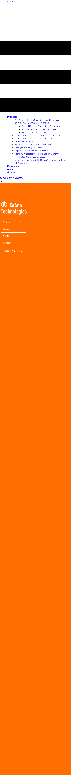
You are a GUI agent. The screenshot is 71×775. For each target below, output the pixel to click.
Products (7, 221)
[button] (11, 178)
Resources (8, 229)
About (5, 235)
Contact (6, 242)
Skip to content (8, 1)
